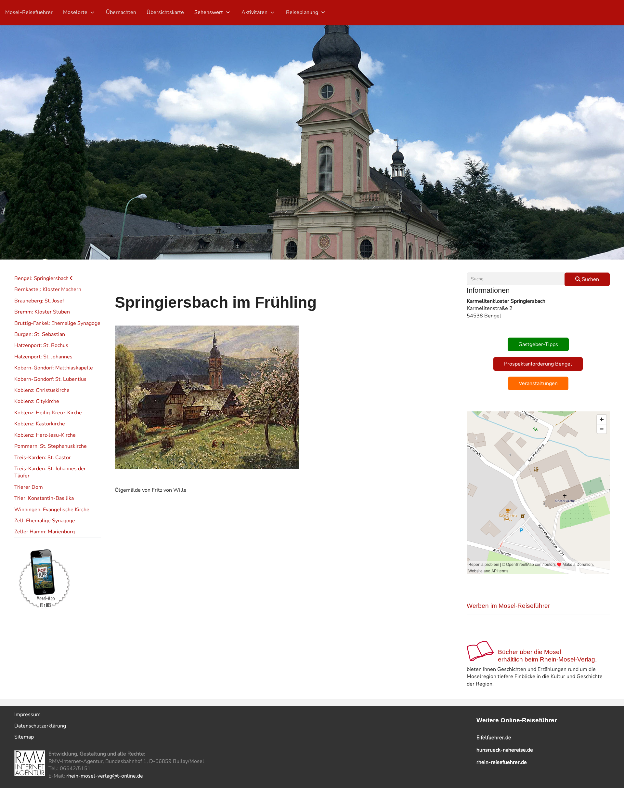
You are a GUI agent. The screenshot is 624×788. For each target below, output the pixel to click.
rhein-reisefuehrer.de (501, 762)
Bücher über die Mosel (529, 651)
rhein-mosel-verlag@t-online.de (104, 776)
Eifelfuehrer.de (493, 737)
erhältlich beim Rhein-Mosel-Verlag (546, 659)
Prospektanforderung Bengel (538, 363)
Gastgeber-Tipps (538, 344)
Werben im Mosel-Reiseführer (508, 605)
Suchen (589, 279)
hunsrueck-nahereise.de (504, 750)
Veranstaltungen (538, 383)
